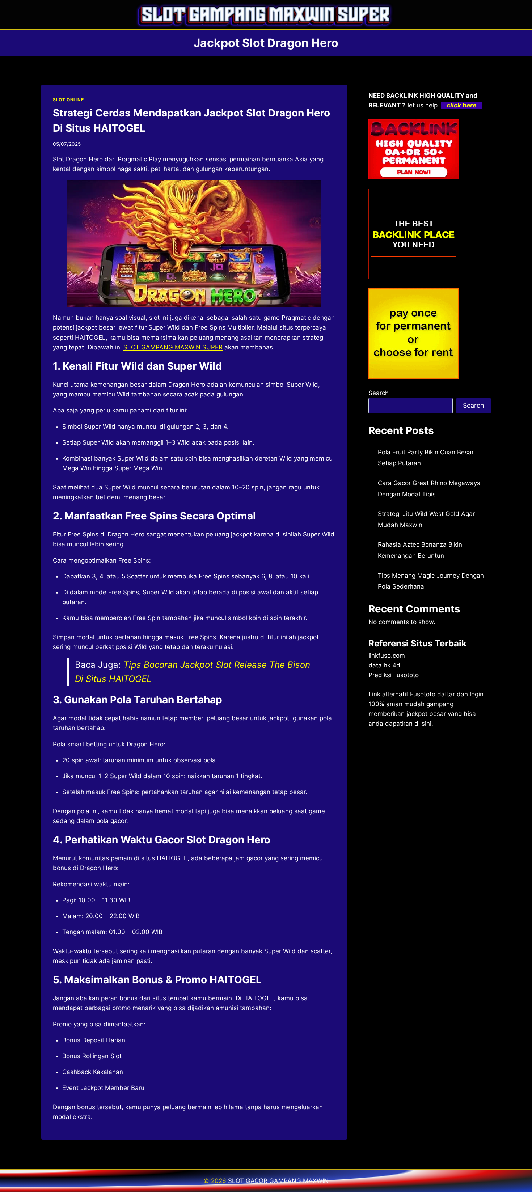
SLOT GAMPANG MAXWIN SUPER (173, 347)
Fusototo (422, 694)
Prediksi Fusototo (393, 675)
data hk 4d (384, 665)
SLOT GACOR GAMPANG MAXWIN (278, 1180)
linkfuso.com (386, 655)
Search (378, 392)
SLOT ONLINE (68, 99)
